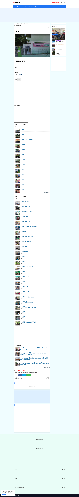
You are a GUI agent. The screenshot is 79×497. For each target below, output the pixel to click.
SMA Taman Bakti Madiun (27, 237)
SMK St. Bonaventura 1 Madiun (29, 322)
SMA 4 (23, 144)
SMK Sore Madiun (25, 292)
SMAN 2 (23, 134)
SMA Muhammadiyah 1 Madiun (29, 227)
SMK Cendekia (25, 201)
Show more (48, 383)
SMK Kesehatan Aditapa (27, 302)
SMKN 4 (23, 185)
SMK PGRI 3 (24, 312)
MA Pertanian (24, 216)
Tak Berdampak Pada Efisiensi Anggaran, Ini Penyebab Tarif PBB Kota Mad (34, 359)
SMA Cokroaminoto (26, 221)
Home (15, 23)
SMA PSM (23, 232)
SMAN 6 (23, 154)
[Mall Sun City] (53, 49)
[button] (64, 7)
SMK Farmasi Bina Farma (27, 297)
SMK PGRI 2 (24, 262)
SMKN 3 (23, 180)
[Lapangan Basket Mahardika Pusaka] (53, 41)
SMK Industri (24, 252)
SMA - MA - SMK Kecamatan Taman (22, 372)
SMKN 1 (23, 169)
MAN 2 (23, 164)
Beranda (15, 6)
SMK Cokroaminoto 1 (26, 206)
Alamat (19, 79)
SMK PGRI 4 (24, 317)
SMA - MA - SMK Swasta (20, 23)
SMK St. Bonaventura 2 (27, 267)
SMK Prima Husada (26, 287)
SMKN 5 (23, 190)
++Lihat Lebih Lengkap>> (47, 192)
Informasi (22, 6)
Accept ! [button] (4, 494)
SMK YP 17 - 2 (25, 277)
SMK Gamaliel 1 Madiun (27, 211)
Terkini (18, 6)
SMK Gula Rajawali (26, 242)
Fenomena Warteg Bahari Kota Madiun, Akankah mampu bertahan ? (34, 364)
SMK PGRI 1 (24, 257)
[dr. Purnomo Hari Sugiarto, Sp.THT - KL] (53, 53)
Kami (29, 6)
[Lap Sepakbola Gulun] (53, 45)
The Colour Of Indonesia (35, 6)
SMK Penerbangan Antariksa (28, 307)
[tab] (15, 6)
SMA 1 (23, 129)
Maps (16, 79)
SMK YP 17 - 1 (24, 272)
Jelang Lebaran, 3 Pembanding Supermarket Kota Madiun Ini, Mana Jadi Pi (33, 354)
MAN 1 (23, 159)
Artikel (26, 6)
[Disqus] (32, 419)
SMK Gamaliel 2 (25, 247)
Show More (63, 469)
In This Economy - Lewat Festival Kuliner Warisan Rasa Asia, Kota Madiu (34, 349)
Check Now (8, 492)
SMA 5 (23, 149)
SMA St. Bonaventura (26, 282)
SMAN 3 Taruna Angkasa (27, 139)
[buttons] (61, 2)
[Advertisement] (39, 15)
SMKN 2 (23, 175)
